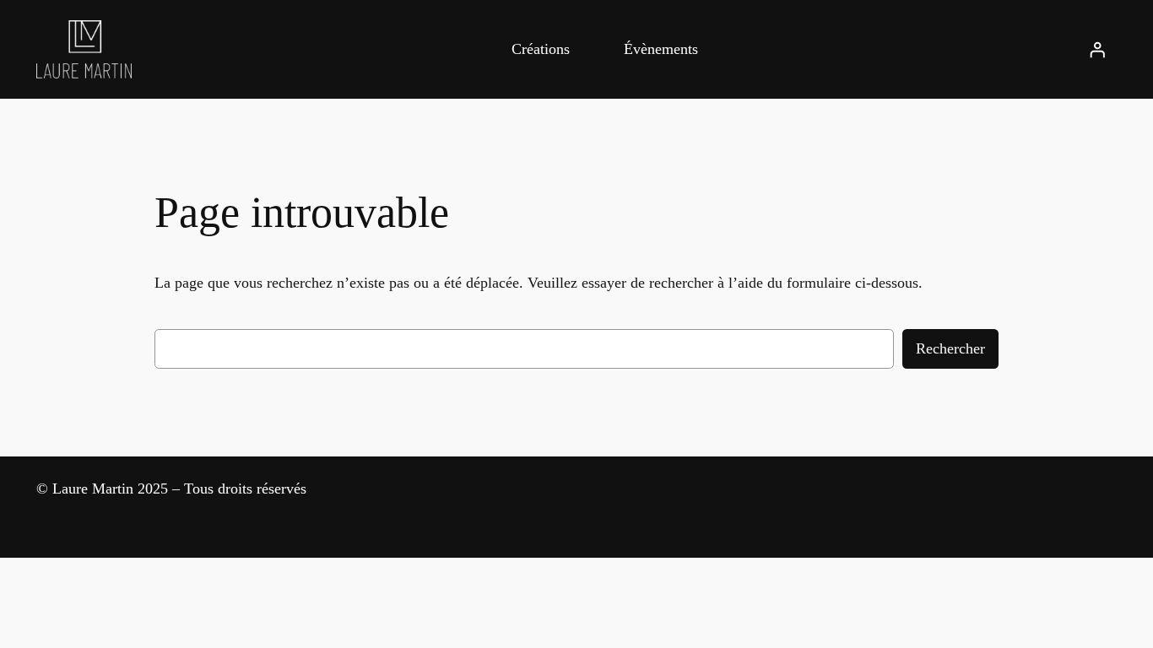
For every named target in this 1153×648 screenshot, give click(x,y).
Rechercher (950, 348)
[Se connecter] (1097, 49)
